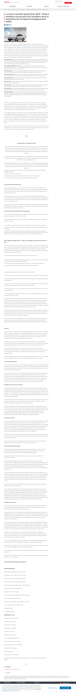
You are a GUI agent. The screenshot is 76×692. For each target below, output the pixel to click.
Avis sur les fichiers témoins (14, 690)
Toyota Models (7, 669)
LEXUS (46, 6)
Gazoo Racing (63, 6)
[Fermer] (73, 685)
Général (12, 6)
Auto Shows (14, 669)
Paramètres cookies (52, 688)
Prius (18, 669)
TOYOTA (29, 6)
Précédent (8, 672)
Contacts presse (65, 683)
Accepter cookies (65, 688)
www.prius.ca (27, 127)
